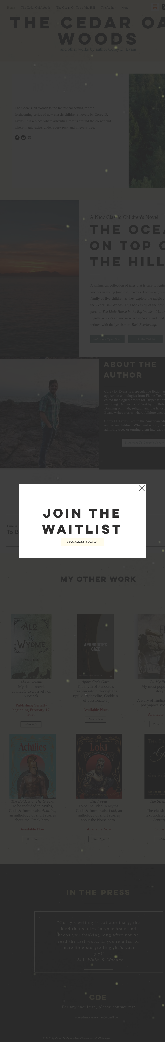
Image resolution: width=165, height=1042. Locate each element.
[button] (142, 488)
